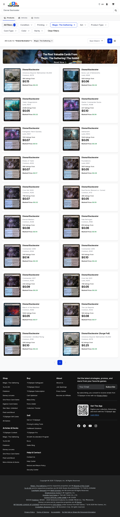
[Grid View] (109, 40)
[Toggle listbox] (102, 41)
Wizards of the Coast (81, 486)
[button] (115, 10)
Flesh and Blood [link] (9, 412)
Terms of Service (43, 512)
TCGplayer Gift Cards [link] (11, 417)
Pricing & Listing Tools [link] (35, 424)
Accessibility (55, 512)
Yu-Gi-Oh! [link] (6, 387)
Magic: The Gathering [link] (11, 383)
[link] (13, 4)
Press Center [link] (61, 391)
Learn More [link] (94, 415)
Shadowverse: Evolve (53, 493)
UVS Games (57, 504)
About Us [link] (59, 383)
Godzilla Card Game (50, 495)
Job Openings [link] (61, 387)
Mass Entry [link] (31, 400)
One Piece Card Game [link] (11, 400)
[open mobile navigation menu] (4, 4)
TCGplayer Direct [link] (33, 387)
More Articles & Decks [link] (11, 462)
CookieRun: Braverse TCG (45, 507)
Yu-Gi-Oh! (28, 488)
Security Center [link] (32, 470)
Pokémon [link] (6, 391)
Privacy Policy (102, 395)
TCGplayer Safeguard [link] (35, 383)
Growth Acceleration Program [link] (38, 437)
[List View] (114, 40)
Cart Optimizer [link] (32, 395)
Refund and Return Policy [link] (36, 465)
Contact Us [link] (31, 457)
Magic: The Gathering (39, 486)
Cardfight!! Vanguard (39, 490)
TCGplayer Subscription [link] (36, 391)
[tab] (9, 17)
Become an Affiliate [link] (63, 395)
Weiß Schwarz (55, 490)
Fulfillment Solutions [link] (34, 428)
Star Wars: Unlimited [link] (10, 408)
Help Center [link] (31, 461)
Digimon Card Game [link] (10, 404)
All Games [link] (6, 421)
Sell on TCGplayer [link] (33, 420)
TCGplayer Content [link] (10, 432)
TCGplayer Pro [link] (32, 432)
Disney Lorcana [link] (8, 395)
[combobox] (96, 40)
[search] (57, 10)
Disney (79, 502)
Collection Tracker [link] (33, 408)
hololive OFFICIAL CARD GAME (55, 497)
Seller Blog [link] (31, 445)
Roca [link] (29, 441)
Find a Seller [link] (31, 404)
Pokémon (35, 500)
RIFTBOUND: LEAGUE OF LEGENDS (26, 504)
